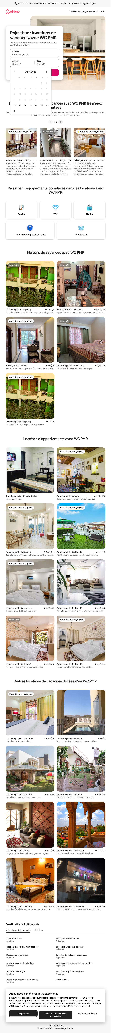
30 (47, 105)
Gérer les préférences (88, 1013)
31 (15, 111)
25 (20, 105)
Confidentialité (44, 1028)
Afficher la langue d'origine (84, 3)
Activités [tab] (39, 930)
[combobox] (34, 54)
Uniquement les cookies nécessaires (55, 1014)
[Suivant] (60, 122)
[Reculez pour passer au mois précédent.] (15, 72)
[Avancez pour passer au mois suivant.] (46, 72)
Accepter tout (23, 1013)
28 (36, 105)
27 (31, 105)
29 (41, 105)
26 (25, 105)
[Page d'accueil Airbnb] (13, 11)
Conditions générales (63, 1028)
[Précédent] (50, 122)
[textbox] (22, 64)
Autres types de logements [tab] (18, 930)
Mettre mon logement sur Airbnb (87, 11)
